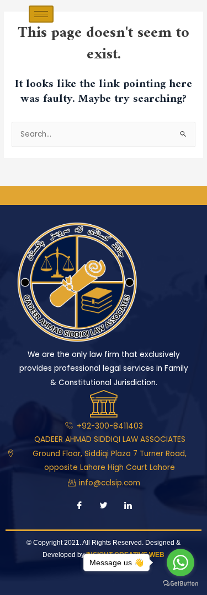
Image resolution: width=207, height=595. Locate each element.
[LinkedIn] (128, 507)
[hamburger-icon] (41, 14)
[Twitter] (103, 507)
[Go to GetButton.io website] (180, 583)
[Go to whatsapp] (180, 562)
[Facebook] (79, 507)
